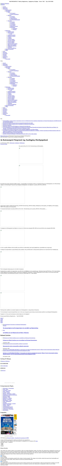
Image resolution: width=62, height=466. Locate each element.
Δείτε (37, 441)
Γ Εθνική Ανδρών (13, 18)
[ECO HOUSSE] (4, 365)
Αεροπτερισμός (8, 9)
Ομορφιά (4, 402)
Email (6, 144)
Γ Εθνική (9, 37)
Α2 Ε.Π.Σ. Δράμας (11, 40)
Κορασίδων (15, 28)
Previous (4, 325)
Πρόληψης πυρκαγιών (7, 125)
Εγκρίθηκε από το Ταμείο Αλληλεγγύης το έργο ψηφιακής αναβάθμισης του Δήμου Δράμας (20, 129)
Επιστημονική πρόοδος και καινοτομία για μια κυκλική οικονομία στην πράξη (18, 122)
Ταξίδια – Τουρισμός (7, 404)
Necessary (4, 456)
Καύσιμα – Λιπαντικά (7, 399)
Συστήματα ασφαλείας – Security (9, 403)
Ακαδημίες (10, 46)
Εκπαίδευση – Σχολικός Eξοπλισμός (10, 394)
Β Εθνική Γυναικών (14, 26)
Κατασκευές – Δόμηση (7, 398)
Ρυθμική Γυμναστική (9, 49)
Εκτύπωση (2, 144)
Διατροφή (5, 52)
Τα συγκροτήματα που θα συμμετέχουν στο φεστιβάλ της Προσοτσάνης (20, 328)
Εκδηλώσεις (5, 56)
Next (4, 330)
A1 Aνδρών (12, 21)
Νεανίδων (14, 29)
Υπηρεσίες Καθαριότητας (8, 407)
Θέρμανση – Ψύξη (6, 397)
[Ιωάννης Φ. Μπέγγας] (5, 361)
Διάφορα (4, 57)
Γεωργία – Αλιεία (6, 392)
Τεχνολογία (5, 53)
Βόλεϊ (9, 12)
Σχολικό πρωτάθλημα (14, 14)
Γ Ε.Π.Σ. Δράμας (11, 42)
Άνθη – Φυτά (5, 389)
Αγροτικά (5, 55)
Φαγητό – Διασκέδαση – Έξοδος (9, 393)
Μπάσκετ (9, 15)
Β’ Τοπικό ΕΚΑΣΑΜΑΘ (15, 19)
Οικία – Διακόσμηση (7, 401)
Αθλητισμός (5, 8)
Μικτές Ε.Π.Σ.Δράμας (12, 44)
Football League (11, 31)
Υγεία (4, 51)
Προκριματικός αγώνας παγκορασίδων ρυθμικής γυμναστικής (16, 346)
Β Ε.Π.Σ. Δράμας (11, 41)
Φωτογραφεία (5, 410)
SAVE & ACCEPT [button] (4, 464)
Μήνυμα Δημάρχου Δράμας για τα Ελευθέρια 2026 (13, 132)
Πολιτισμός (5, 7)
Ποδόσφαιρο (7, 30)
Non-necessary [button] (3, 460)
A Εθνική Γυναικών (11, 34)
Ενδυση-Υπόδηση (6, 395)
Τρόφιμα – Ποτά (6, 405)
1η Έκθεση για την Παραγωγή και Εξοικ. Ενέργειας (16, 332)
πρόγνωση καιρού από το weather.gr (9, 382)
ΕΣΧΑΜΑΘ (12, 27)
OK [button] (34, 441)
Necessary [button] (2, 454)
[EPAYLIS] (2, 370)
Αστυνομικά (7, 58)
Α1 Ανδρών (12, 16)
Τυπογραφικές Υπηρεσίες (8, 406)
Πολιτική (4, 54)
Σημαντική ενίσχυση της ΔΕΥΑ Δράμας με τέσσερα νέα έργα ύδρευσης (16, 126)
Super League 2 (11, 32)
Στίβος (6, 50)
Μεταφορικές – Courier (7, 400)
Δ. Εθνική (10, 38)
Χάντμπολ (10, 20)
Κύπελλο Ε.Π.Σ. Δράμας (12, 43)
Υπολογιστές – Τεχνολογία (8, 409)
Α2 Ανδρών (12, 23)
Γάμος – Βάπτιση (6, 391)
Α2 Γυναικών (12, 13)
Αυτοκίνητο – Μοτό (7, 390)
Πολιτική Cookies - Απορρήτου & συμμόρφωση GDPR (18, 437)
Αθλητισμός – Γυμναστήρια (8, 388)
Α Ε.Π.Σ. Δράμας (11, 39)
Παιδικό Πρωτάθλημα (12, 45)
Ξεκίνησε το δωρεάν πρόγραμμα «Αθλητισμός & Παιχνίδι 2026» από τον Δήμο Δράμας (20, 133)
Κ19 (11, 33)
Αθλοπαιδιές (7, 11)
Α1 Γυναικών (12, 24)
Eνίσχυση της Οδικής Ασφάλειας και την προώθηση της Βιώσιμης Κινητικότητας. (18, 124)
